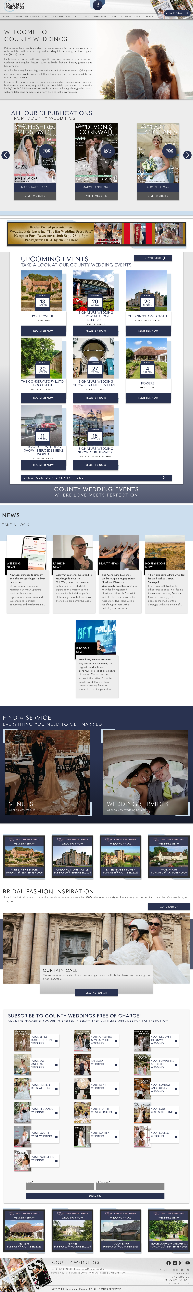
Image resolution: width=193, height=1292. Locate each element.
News (86, 17)
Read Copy (71, 17)
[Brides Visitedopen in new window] (96, 234)
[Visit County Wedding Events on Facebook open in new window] (168, 1264)
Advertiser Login (174, 1270)
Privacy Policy (176, 1280)
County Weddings (75, 1263)
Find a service (32, 17)
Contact (138, 17)
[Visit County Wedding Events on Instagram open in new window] (180, 1264)
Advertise (126, 17)
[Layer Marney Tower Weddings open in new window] (120, 856)
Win (114, 17)
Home (6, 17)
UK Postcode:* (103, 1182)
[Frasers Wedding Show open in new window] (24, 1230)
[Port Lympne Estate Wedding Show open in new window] (24, 856)
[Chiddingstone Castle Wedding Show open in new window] (72, 856)
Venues (18, 17)
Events (45, 17)
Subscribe (58, 17)
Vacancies (180, 1277)
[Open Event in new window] (44, 290)
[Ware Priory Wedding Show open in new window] (168, 856)
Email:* (29, 1182)
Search (150, 17)
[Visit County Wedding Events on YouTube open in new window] (187, 1264)
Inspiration (100, 17)
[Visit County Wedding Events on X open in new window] (174, 1264)
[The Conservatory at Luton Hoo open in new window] (168, 1230)
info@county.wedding (94, 1269)
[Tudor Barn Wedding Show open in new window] (120, 1230)
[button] (5, 155)
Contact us (179, 1284)
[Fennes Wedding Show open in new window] (72, 1230)
